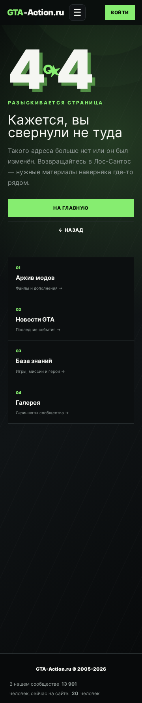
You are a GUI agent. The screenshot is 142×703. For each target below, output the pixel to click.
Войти (120, 12)
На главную (71, 208)
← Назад (70, 230)
